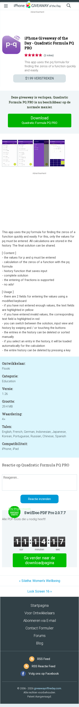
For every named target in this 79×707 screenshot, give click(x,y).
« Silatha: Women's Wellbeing (39, 581)
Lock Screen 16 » (39, 591)
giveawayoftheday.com (47, 688)
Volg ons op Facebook (44, 673)
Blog (39, 643)
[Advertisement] (39, 23)
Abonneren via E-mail (39, 620)
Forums (40, 635)
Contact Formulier (40, 628)
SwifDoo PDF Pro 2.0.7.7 (45, 512)
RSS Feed (43, 659)
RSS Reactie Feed (43, 666)
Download (39, 120)
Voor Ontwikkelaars (40, 613)
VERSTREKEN (39, 78)
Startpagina (40, 605)
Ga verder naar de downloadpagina (39, 560)
